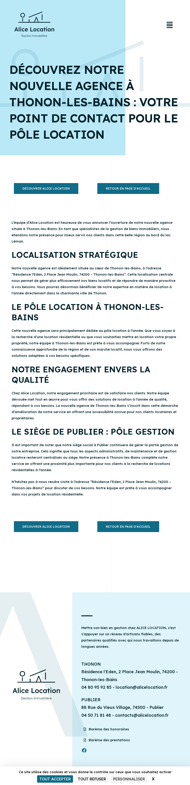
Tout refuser (92, 779)
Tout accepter (55, 779)
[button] (169, 25)
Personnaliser (129, 779)
